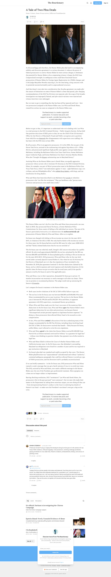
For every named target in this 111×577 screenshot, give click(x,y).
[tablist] (33, 430)
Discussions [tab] (38, 501)
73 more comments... (31, 492)
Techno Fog (33, 16)
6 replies (33, 461)
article (68, 178)
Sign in (106, 3)
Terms (58, 565)
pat (30, 466)
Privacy (54, 565)
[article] (55, 510)
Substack (47, 573)
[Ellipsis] (84, 445)
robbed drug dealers (62, 171)
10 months (35, 283)
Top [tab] (28, 501)
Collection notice (65, 565)
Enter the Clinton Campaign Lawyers (36, 510)
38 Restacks (46, 413)
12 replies (33, 485)
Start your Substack (51, 569)
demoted (42, 138)
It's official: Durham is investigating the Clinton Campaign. (44, 506)
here (36, 68)
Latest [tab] (32, 501)
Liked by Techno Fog (35, 468)
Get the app (63, 569)
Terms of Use (63, 556)
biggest (44, 157)
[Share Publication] (91, 3)
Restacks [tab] (36, 430)
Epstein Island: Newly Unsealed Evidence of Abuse (45, 519)
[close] (71, 529)
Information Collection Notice (55, 557)
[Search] (87, 3)
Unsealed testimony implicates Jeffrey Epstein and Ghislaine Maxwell (45, 521)
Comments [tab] (30, 430)
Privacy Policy (68, 557)
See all (29, 541)
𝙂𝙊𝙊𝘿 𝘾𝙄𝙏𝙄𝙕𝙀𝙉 (34, 445)
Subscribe (98, 3)
